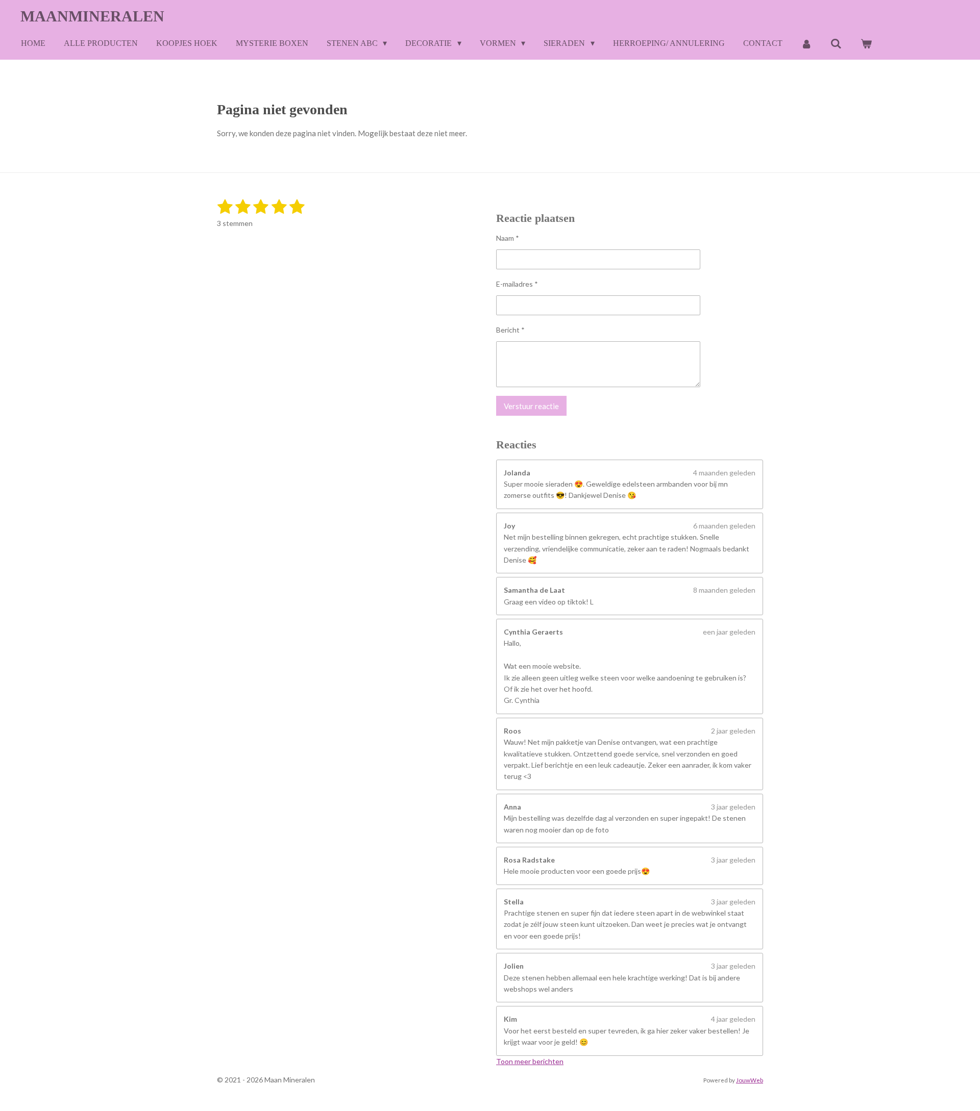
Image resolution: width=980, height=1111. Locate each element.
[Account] (806, 44)
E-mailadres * (517, 284)
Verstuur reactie (531, 406)
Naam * (507, 238)
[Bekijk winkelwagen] (865, 44)
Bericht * (510, 329)
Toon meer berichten (530, 1061)
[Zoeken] (836, 44)
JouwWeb (749, 1079)
